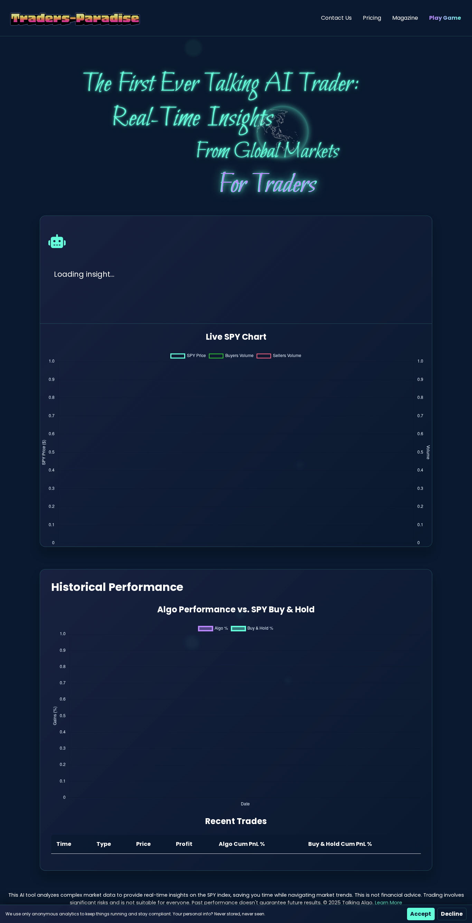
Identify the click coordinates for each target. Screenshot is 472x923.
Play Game (445, 18)
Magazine (405, 18)
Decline (452, 914)
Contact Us (336, 18)
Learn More (388, 902)
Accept (420, 914)
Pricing (372, 18)
